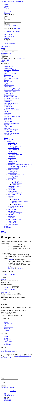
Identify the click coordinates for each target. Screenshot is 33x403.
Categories (7, 340)
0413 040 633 (5, 60)
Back (2, 296)
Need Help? (7, 11)
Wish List (7, 8)
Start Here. (17, 28)
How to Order (8, 327)
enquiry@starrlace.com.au (17, 1)
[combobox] (9, 51)
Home (6, 336)
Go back (10, 259)
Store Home (11, 268)
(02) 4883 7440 (5, 1)
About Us (7, 338)
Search (3, 48)
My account (7, 394)
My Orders (7, 399)
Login (6, 4)
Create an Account (9, 43)
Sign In (6, 38)
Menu (2, 231)
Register (6, 6)
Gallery (6, 343)
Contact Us (7, 345)
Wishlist (6, 330)
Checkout (7, 328)
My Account (8, 34)
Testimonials (8, 341)
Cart (5, 325)
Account (3, 232)
